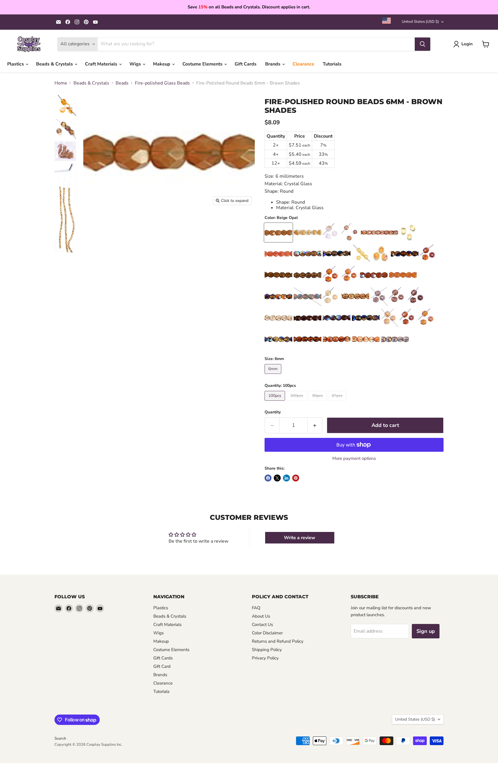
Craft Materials (101, 64)
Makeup (162, 64)
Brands (273, 64)
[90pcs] (318, 402)
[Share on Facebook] (268, 478)
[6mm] (274, 375)
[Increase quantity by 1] (315, 425)
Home (60, 83)
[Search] (422, 44)
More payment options (354, 458)
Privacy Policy (265, 658)
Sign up (425, 631)
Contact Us (262, 624)
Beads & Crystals (55, 64)
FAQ (256, 608)
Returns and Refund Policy (277, 641)
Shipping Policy (267, 650)
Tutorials (332, 64)
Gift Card (162, 666)
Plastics (16, 64)
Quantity (273, 412)
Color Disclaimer (267, 633)
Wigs (135, 64)
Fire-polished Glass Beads (162, 83)
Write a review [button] (299, 538)
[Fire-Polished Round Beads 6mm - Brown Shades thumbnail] (65, 105)
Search (60, 738)
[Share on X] (277, 478)
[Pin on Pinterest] (295, 478)
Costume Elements (203, 64)
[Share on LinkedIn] (286, 478)
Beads (122, 83)
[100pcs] (275, 402)
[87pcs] (338, 402)
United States (420, 21)
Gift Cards (245, 64)
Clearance (303, 64)
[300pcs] (297, 402)
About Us (261, 616)
